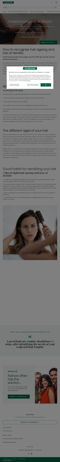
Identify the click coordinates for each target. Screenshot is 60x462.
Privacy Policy (26, 80)
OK (46, 84)
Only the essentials (33, 84)
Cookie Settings (14, 84)
